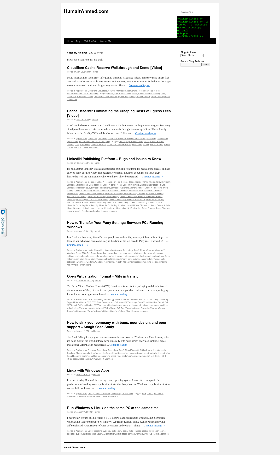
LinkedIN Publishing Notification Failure (92, 190)
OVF (166, 302)
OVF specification (85, 305)
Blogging (92, 181)
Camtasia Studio (74, 353)
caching (156, 93)
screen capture (129, 353)
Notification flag (134, 208)
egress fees (123, 96)
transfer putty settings (105, 258)
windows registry (150, 261)
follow (158, 181)
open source (160, 430)
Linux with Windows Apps (88, 370)
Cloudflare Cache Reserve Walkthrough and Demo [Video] (114, 67)
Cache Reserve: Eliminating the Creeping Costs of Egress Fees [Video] (119, 113)
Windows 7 (160, 250)
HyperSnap (117, 353)
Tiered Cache (157, 96)
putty (82, 256)
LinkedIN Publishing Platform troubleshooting (108, 202)
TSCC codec (72, 358)
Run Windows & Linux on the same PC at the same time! (113, 407)
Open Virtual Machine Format (151, 302)
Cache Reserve (145, 93)
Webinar (77, 147)
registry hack (158, 256)
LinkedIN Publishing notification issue (126, 190)
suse (94, 433)
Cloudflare (92, 90)
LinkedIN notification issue (78, 187)
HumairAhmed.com (86, 10)
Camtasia (161, 350)
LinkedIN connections (112, 184)
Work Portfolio (90, 41)
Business (92, 350)
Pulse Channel (148, 208)
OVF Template (100, 305)
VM (80, 308)
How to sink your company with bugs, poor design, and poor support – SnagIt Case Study (116, 324)
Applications (81, 90)
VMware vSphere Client (98, 310)
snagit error (165, 353)
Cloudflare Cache (85, 96)
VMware (163, 299)
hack (77, 256)
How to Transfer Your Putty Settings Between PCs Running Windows (115, 224)
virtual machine (146, 305)
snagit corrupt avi (151, 353)
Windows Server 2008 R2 (78, 253)
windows (90, 261)
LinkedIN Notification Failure (152, 184)
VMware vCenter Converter (137, 308)
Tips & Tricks (154, 90)
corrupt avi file (99, 353)
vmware (91, 308)
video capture (85, 358)
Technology (143, 90)
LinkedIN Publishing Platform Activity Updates (125, 193)
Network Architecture (117, 90)
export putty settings (118, 253)
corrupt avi (87, 353)
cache (134, 93)
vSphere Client (124, 310)
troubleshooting (93, 211)
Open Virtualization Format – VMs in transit (102, 276)
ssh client (80, 258)
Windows (150, 250)
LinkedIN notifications (100, 187)
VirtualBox (158, 393)
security (70, 211)
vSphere (113, 310)
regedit (148, 256)
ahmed (110, 93)
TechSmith (155, 355)
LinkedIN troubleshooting (115, 208)
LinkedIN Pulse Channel (136, 205)
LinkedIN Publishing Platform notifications (127, 199)
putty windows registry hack (132, 256)
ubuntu (150, 393)
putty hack (89, 256)
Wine (98, 396)
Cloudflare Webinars (117, 138)
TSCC (163, 355)
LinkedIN (101, 181)
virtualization (72, 308)
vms (85, 308)
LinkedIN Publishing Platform (91, 193)
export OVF (113, 302)
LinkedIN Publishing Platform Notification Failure (141, 196)
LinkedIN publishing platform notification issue (87, 199)
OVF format (72, 305)
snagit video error (141, 355)
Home (70, 41)
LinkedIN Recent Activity (159, 205)
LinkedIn (166, 181)
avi (149, 350)
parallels (87, 433)
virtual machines (161, 305)
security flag (80, 211)
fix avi (108, 353)
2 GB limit (142, 350)
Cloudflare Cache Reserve (105, 96)
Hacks (90, 250)
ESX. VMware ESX (82, 302)
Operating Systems (113, 250)
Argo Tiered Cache (122, 93)
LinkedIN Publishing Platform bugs (103, 196)
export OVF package (128, 302)
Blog (78, 41)
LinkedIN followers (131, 184)
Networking (132, 90)
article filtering (142, 181)
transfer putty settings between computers (134, 258)
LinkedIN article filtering (77, 184)
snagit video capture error (122, 355)
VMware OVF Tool (116, 308)
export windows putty (137, 253)
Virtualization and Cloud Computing (83, 93)
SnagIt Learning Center (77, 355)
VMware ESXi (102, 308)
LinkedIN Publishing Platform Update (145, 202)
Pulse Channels (163, 208)
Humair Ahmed (143, 96)
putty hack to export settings (107, 256)
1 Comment (108, 358)
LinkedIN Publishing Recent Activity (82, 205)
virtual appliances (130, 305)
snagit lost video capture (99, 355)
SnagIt (140, 353)
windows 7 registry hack (116, 261)
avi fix (153, 350)
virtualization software (125, 433)
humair (132, 96)
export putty (103, 253)
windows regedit (135, 261)
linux (144, 393)
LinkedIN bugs (95, 184)
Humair (95, 71)
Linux (90, 393)
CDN (163, 93)
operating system (74, 433)
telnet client (90, 258)
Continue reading (139, 85)
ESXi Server (102, 302)
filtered (152, 181)
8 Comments (85, 264)
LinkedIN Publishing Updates (112, 205)
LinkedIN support (74, 208)
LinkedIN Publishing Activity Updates (127, 187)
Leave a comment (91, 147)
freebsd (145, 430)
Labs (90, 299)
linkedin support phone (93, 208)
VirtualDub (97, 358)
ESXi (94, 302)
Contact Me (105, 41)
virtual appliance (114, 305)
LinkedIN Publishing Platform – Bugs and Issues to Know (114, 158)
